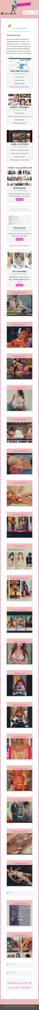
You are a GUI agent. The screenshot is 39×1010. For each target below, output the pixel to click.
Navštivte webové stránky (19, 74)
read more (19, 199)
